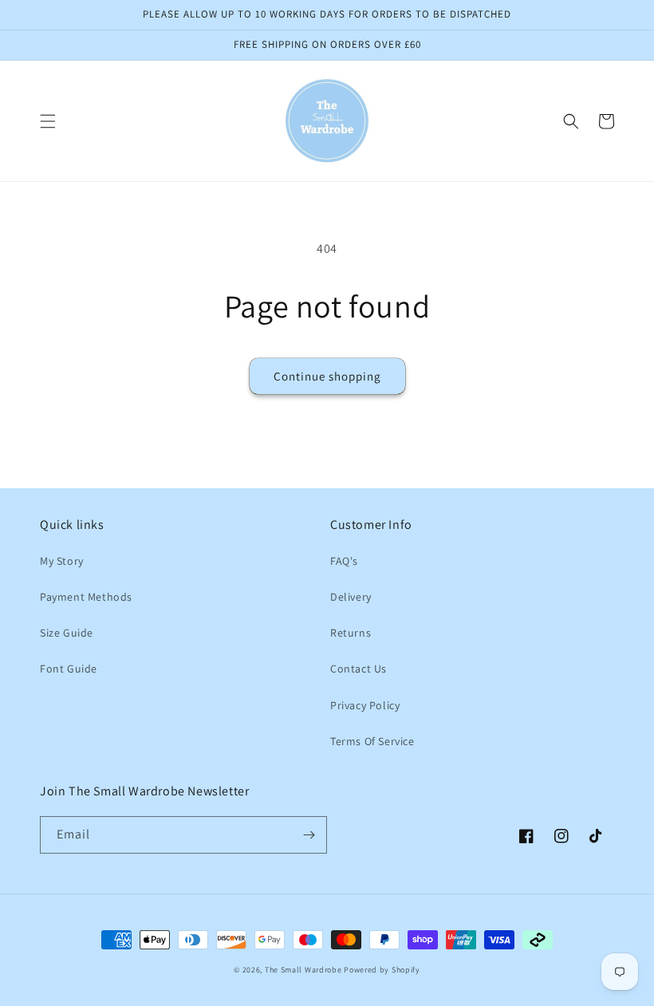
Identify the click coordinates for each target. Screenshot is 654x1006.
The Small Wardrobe (303, 970)
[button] (47, 121)
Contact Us (358, 668)
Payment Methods (86, 597)
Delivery (351, 597)
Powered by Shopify (382, 970)
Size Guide (66, 632)
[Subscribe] (308, 835)
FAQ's (344, 561)
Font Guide (68, 668)
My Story (62, 561)
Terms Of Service (372, 741)
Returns (350, 632)
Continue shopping (327, 376)
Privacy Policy (365, 705)
